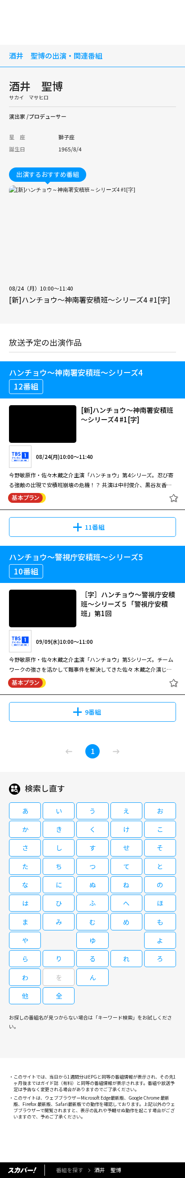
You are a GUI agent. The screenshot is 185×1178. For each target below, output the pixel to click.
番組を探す (69, 1170)
